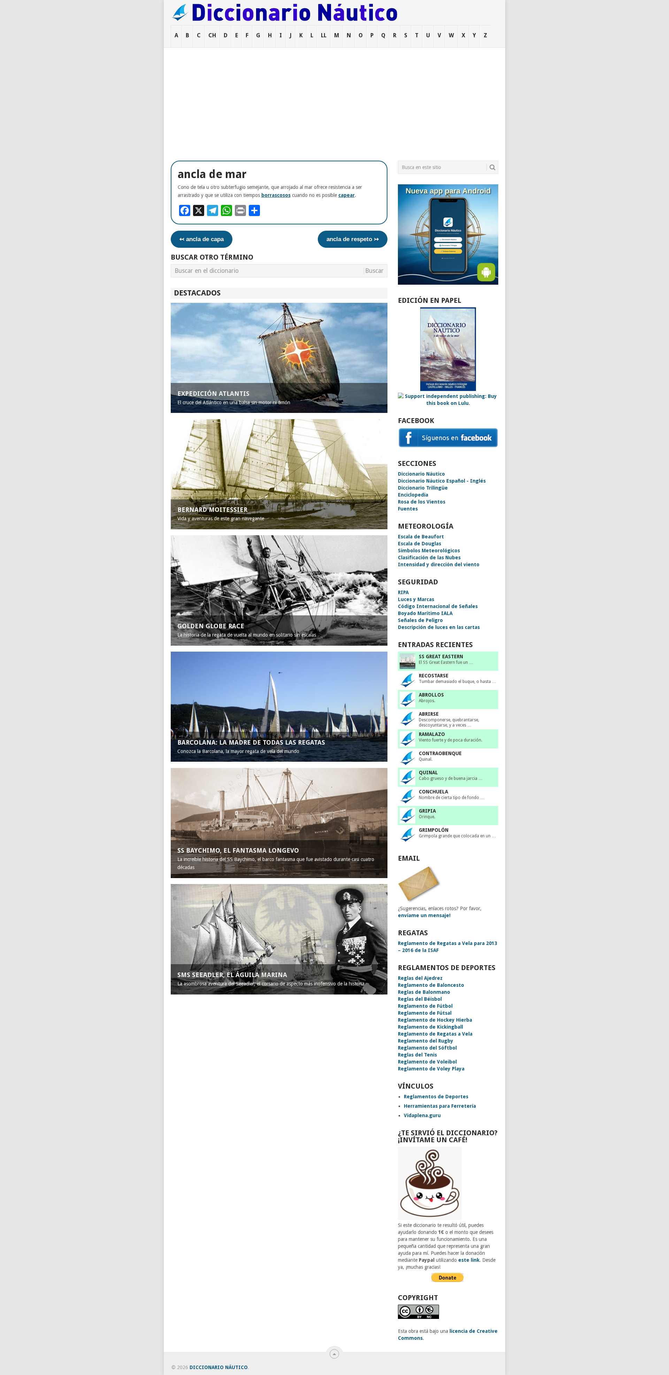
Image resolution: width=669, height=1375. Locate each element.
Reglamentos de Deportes (436, 1096)
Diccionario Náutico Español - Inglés (442, 481)
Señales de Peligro (420, 620)
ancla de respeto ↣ (352, 239)
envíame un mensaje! (424, 915)
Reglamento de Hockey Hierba (435, 1020)
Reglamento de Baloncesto (431, 985)
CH (212, 35)
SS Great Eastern (441, 656)
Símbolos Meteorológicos (429, 550)
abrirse (429, 714)
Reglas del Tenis (417, 1055)
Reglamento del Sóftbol (427, 1048)
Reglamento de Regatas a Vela (435, 1034)
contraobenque (440, 753)
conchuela (433, 791)
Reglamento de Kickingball (430, 1027)
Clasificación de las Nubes (429, 557)
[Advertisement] (334, 100)
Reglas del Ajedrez (420, 978)
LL (323, 35)
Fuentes (408, 509)
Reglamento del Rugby (425, 1041)
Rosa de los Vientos (421, 502)
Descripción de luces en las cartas (439, 627)
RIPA (403, 592)
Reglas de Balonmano (424, 992)
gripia (427, 811)
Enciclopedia (413, 495)
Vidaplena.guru (422, 1115)
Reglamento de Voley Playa (431, 1068)
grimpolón (433, 830)
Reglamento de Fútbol (425, 1006)
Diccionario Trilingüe (423, 488)
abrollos (431, 695)
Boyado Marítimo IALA (425, 613)
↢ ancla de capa (201, 239)
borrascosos (276, 195)
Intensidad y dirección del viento (438, 564)
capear (346, 195)
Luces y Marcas (416, 599)
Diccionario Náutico (421, 474)
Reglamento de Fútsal (425, 1013)
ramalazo (432, 734)
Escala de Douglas (419, 543)
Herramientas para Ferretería (440, 1106)
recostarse (433, 675)
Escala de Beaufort (421, 536)
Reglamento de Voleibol (427, 1062)
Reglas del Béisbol (420, 999)
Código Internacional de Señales (438, 606)
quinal (428, 772)
